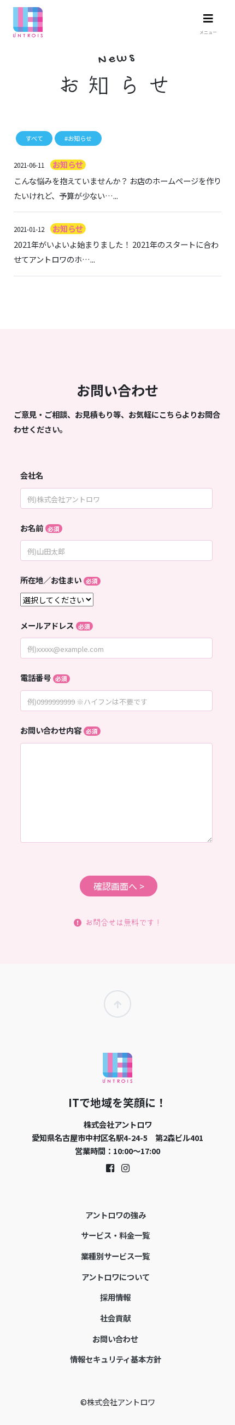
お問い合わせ (115, 1338)
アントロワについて (115, 1276)
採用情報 (115, 1297)
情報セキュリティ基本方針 (115, 1359)
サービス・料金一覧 (115, 1235)
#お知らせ (78, 138)
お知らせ (67, 164)
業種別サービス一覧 (115, 1256)
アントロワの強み (115, 1214)
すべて (34, 138)
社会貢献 (115, 1318)
